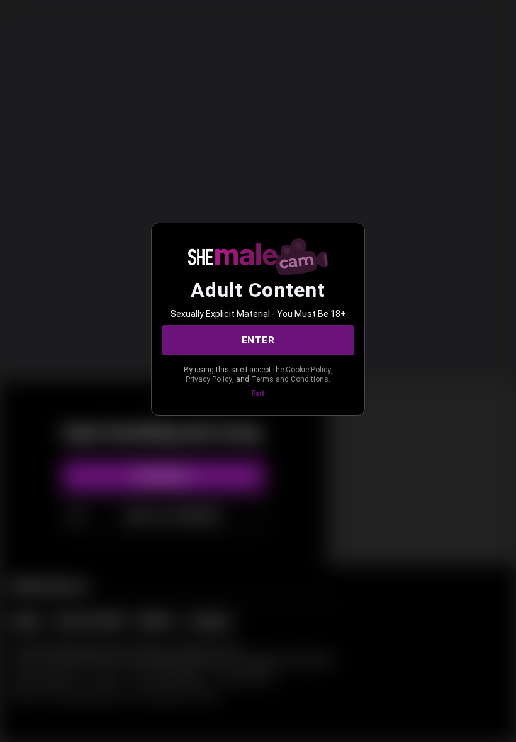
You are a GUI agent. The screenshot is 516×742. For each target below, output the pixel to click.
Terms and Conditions (289, 379)
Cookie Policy (308, 369)
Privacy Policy (209, 379)
